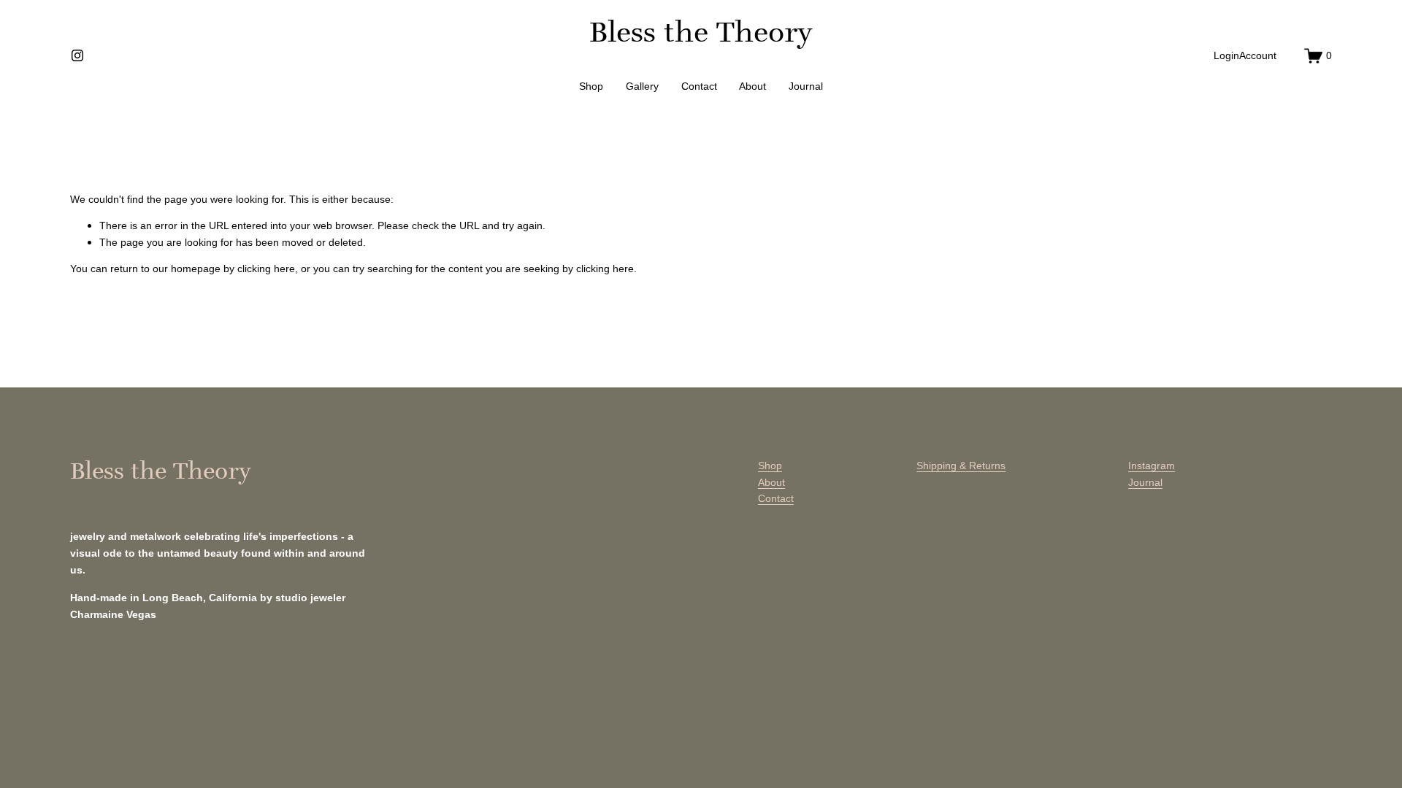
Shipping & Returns (960, 465)
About (752, 86)
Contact (699, 86)
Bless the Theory (701, 32)
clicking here (266, 268)
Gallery (642, 86)
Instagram (1151, 465)
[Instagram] (77, 55)
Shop (591, 86)
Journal (806, 86)
